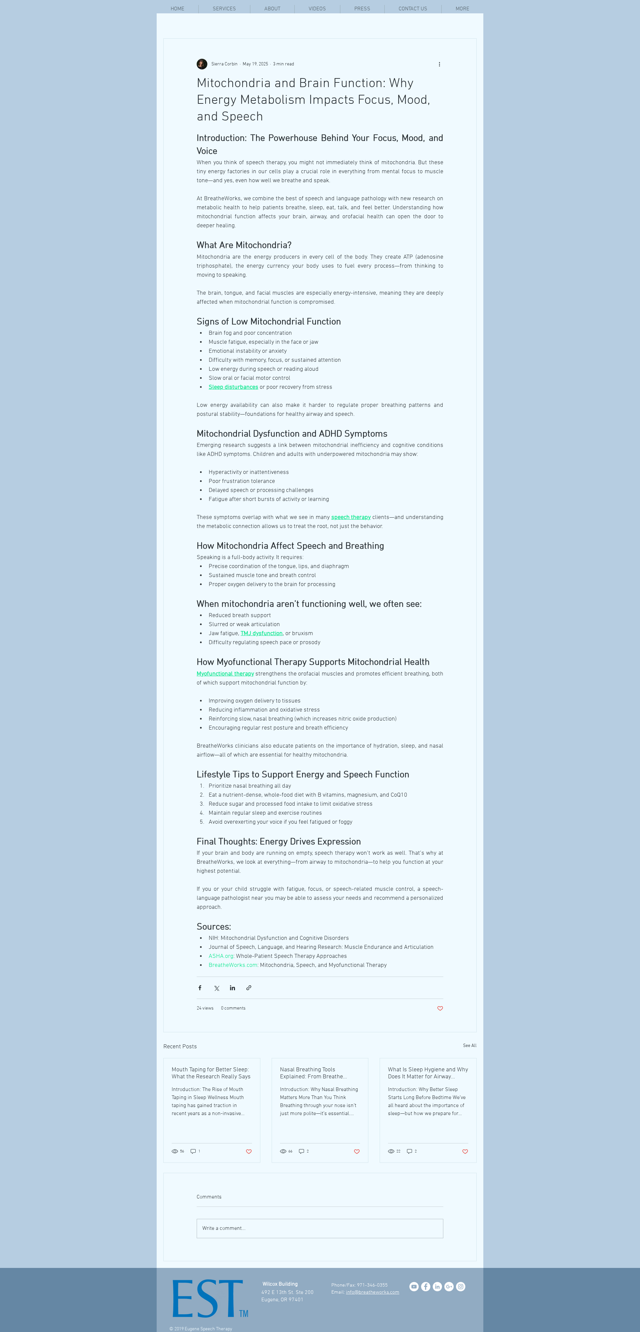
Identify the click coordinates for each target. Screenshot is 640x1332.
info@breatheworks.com (372, 1292)
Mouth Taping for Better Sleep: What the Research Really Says (211, 1073)
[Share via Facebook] (200, 988)
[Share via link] (249, 988)
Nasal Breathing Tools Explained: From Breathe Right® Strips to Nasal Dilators (318, 1073)
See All (470, 1046)
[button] (462, 9)
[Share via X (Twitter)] (216, 988)
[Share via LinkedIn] (232, 988)
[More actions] (439, 64)
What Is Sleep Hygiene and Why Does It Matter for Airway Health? (428, 1073)
